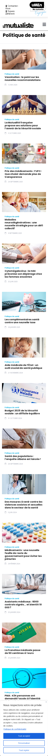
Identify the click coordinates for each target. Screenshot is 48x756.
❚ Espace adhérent (10, 12)
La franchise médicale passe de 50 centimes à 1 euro (22, 652)
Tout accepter (24, 736)
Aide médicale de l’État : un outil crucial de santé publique (23, 366)
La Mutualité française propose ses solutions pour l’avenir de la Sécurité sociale (23, 125)
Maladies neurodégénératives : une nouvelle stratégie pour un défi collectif (24, 224)
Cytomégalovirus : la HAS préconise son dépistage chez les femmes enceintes (23, 274)
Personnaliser (24, 743)
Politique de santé (12, 74)
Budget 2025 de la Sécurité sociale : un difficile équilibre (22, 412)
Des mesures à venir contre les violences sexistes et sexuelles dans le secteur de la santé (23, 504)
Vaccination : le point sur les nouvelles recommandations (23, 79)
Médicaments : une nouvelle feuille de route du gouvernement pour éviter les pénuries (23, 554)
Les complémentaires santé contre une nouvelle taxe (22, 321)
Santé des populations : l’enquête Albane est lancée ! (23, 458)
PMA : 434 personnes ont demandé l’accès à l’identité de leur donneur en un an (22, 698)
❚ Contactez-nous (11, 7)
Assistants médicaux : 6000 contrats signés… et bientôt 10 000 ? (23, 604)
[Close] (46, 702)
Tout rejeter (24, 750)
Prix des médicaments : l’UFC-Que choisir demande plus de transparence (23, 174)
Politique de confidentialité (14, 729)
